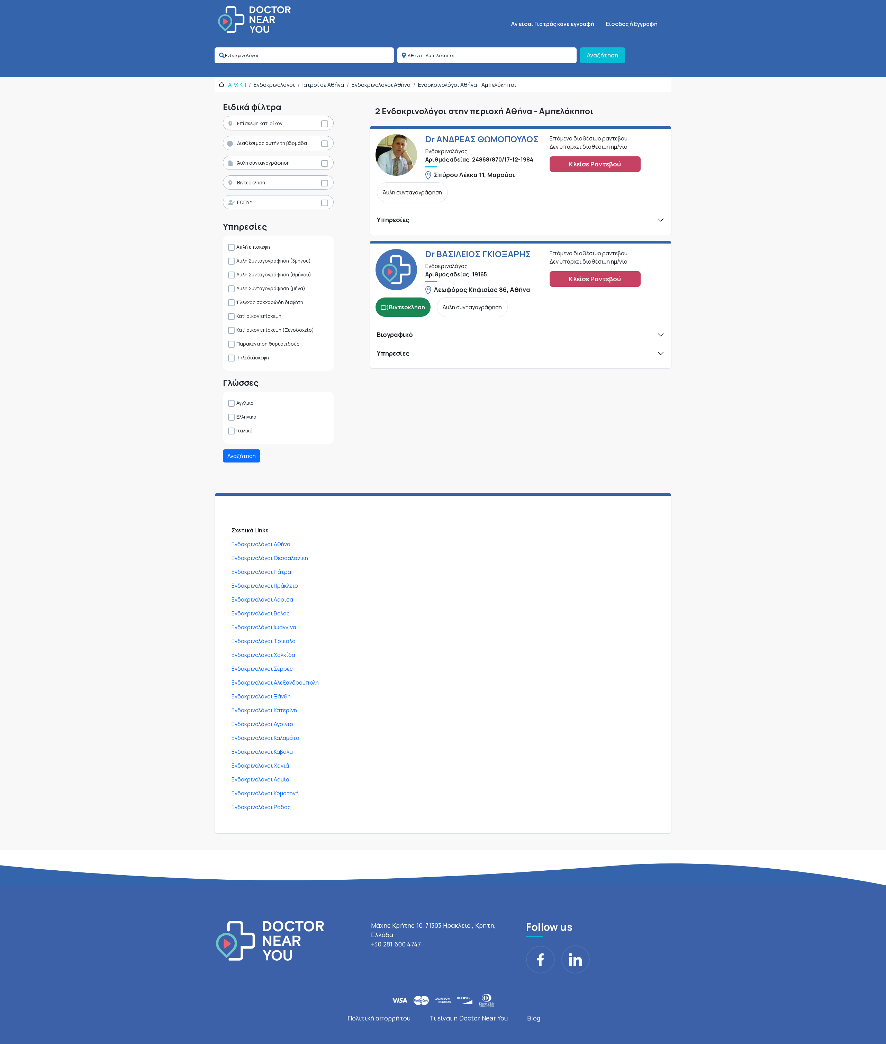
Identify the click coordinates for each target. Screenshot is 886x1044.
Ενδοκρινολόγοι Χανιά (260, 765)
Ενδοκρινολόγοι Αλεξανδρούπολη (275, 682)
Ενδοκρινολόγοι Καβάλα (262, 751)
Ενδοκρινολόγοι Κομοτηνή (265, 793)
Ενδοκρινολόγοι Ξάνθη (261, 696)
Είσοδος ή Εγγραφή (632, 24)
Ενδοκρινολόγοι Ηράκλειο (265, 585)
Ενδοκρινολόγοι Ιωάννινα (264, 627)
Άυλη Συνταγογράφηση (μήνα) (270, 288)
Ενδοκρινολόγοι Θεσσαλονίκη (270, 558)
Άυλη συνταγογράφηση (263, 162)
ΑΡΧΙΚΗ (236, 85)
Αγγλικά (245, 403)
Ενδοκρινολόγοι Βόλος (261, 613)
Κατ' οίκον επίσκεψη (258, 316)
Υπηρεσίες (393, 220)
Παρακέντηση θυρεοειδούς (267, 343)
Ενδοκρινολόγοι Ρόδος (261, 807)
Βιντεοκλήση (251, 182)
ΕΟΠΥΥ (244, 202)
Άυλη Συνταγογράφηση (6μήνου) (273, 274)
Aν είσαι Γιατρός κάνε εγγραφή (552, 24)
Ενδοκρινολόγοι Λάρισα (262, 599)
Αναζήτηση (602, 55)
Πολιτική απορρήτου (379, 1018)
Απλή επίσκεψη (253, 247)
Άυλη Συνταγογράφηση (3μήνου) (273, 260)
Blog (534, 1018)
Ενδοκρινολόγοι (274, 85)
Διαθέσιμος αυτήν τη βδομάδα (272, 143)
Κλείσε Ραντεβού (595, 164)
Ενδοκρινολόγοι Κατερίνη (264, 710)
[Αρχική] (254, 19)
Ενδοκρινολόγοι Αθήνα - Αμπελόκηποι (467, 85)
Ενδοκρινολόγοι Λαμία (260, 779)
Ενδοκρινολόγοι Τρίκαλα (264, 641)
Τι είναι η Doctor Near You (469, 1018)
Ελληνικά (246, 416)
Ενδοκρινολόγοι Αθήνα (381, 85)
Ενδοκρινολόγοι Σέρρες (262, 668)
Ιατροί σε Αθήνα (323, 85)
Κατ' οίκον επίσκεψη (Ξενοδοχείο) (275, 330)
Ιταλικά (244, 430)
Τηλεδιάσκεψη (252, 357)
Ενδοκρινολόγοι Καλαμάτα (265, 738)
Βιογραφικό (395, 334)
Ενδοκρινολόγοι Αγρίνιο (262, 724)
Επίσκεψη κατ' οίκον (259, 123)
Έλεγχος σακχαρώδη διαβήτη (269, 302)
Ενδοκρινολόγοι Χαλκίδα (263, 655)
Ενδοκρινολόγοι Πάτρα (261, 572)
